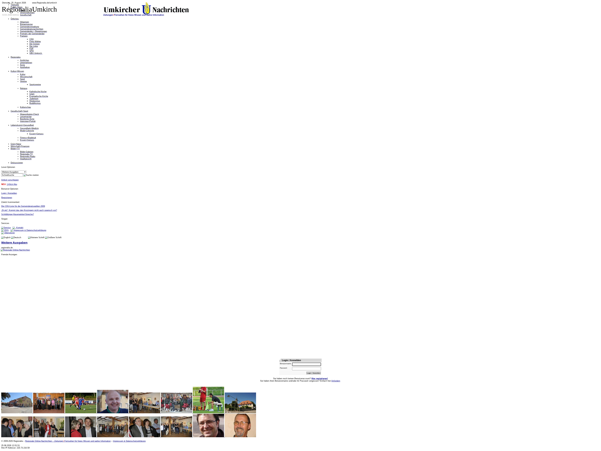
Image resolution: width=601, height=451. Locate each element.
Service (7, 227)
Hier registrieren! (319, 378)
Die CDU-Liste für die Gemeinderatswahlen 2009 (23, 206)
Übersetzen (9, 233)
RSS (6, 230)
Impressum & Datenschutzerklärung (29, 230)
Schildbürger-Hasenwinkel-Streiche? (17, 214)
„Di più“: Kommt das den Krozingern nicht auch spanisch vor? (29, 210)
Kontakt (19, 227)
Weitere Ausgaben (14, 242)
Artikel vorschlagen (10, 180)
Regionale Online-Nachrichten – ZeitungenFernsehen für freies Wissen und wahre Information (68, 441)
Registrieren (6, 197)
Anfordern (335, 381)
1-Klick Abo (12, 184)
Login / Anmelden (9, 193)
